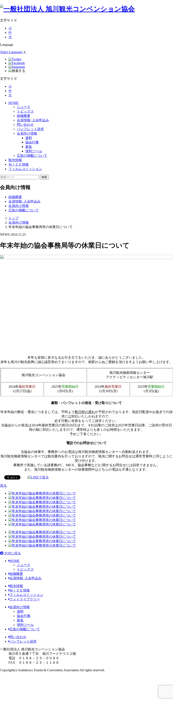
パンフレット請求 (30, 129)
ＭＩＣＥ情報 (18, 164)
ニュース (23, 107)
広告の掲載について (32, 155)
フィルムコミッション (25, 169)
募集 (20, 620)
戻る (3, 485)
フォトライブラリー (24, 599)
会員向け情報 (27, 133)
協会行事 (23, 616)
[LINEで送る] (38, 477)
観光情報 (15, 160)
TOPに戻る (12, 553)
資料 (20, 611)
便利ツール (25, 625)
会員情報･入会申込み (33, 120)
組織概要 (23, 116)
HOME (13, 103)
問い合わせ (25, 124)
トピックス (25, 111)
